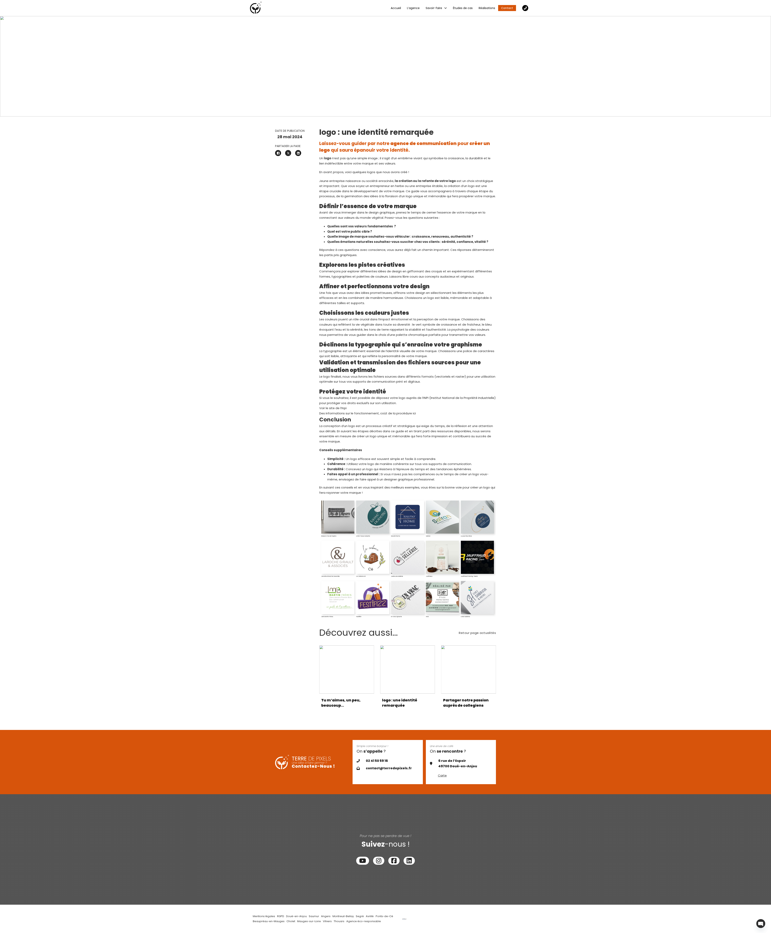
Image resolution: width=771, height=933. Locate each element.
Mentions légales (264, 916)
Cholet (291, 921)
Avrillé (370, 916)
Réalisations (487, 8)
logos (371, 172)
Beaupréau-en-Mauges (269, 921)
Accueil (396, 8)
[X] (288, 153)
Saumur (314, 916)
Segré (360, 916)
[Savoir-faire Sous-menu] (445, 8)
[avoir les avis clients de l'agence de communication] (404, 919)
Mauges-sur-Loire (309, 921)
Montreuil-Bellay (343, 916)
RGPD (280, 916)
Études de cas (463, 8)
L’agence (413, 8)
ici (414, 413)
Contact (507, 8)
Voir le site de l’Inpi (333, 408)
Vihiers (327, 921)
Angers (325, 916)
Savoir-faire (434, 8)
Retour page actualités (477, 633)
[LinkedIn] (298, 153)
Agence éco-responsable (363, 921)
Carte (442, 775)
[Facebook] (278, 153)
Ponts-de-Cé (384, 916)
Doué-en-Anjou (296, 916)
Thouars (339, 921)
